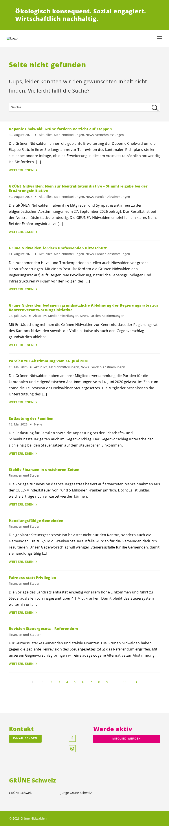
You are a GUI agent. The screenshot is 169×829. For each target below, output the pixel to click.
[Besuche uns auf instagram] (72, 748)
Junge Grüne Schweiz (76, 793)
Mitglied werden (126, 738)
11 (125, 682)
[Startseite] (18, 38)
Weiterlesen (21, 170)
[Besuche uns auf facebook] (72, 738)
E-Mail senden (25, 738)
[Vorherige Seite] (32, 682)
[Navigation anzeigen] (159, 38)
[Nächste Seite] (136, 682)
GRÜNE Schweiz (20, 793)
